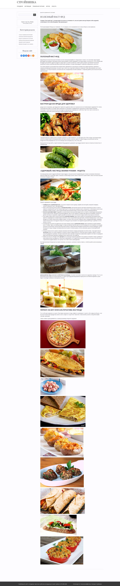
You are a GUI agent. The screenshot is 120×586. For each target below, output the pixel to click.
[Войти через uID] (21, 56)
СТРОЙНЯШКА (26, 2)
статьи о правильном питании (25, 34)
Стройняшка (99, 584)
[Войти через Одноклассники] (33, 56)
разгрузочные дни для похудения (26, 40)
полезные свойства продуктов (26, 36)
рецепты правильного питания (26, 38)
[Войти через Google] (31, 56)
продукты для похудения (24, 42)
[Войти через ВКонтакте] (24, 56)
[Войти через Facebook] (26, 56)
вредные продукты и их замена (26, 44)
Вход (31, 23)
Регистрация (26, 23)
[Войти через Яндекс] (29, 56)
